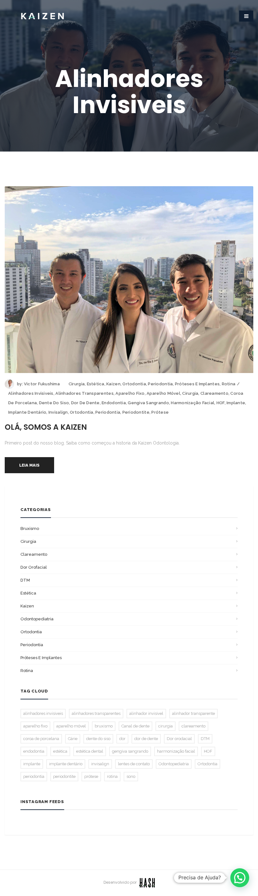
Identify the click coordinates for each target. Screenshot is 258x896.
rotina (112, 776)
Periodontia (160, 384)
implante (236, 402)
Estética (95, 384)
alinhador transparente (193, 713)
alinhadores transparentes (84, 393)
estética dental (89, 751)
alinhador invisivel (146, 713)
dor (122, 738)
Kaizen (113, 384)
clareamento (214, 393)
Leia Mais (29, 465)
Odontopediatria (36, 619)
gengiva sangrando (148, 402)
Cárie (72, 738)
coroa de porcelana (41, 738)
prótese (160, 412)
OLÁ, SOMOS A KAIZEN (46, 427)
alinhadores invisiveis (30, 393)
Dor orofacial (33, 567)
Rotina (229, 384)
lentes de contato (134, 763)
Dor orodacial (179, 738)
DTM (25, 580)
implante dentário (27, 412)
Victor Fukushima (42, 384)
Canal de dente (135, 726)
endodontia (114, 402)
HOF (220, 402)
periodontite (135, 412)
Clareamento (33, 554)
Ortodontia (134, 384)
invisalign (58, 412)
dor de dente (85, 402)
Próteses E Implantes (197, 384)
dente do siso (54, 402)
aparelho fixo (129, 393)
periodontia (107, 412)
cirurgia (190, 393)
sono (130, 776)
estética (60, 751)
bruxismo (29, 528)
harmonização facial (192, 402)
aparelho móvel (163, 393)
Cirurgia (77, 384)
